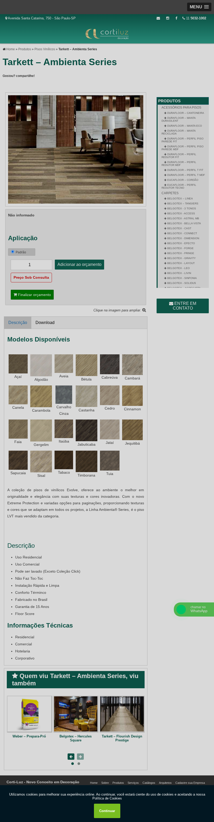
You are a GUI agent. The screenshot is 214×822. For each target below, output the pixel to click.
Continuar (107, 811)
